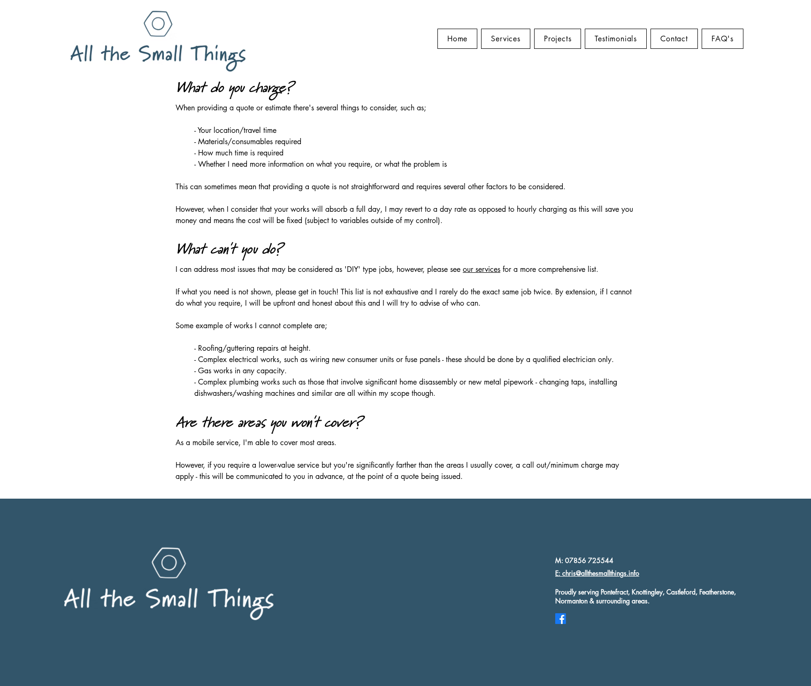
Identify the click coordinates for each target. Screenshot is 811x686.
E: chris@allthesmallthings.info (597, 573)
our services (481, 269)
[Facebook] (560, 618)
